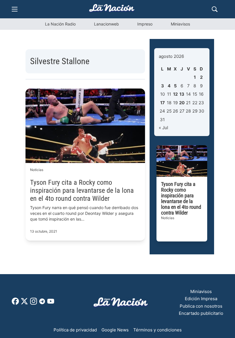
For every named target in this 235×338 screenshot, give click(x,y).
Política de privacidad (75, 330)
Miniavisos (180, 23)
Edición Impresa (201, 298)
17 (162, 102)
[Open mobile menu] (14, 9)
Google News (115, 330)
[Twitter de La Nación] (24, 303)
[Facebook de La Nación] (15, 303)
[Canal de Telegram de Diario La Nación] (42, 303)
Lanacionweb (106, 23)
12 (175, 94)
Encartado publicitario (201, 313)
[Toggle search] (214, 9)
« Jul (163, 127)
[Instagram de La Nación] (33, 303)
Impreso (144, 23)
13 (181, 94)
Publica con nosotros (201, 306)
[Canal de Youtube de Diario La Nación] (50, 303)
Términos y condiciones (157, 330)
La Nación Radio (60, 23)
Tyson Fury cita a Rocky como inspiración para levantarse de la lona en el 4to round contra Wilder (82, 190)
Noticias (36, 170)
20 (182, 102)
